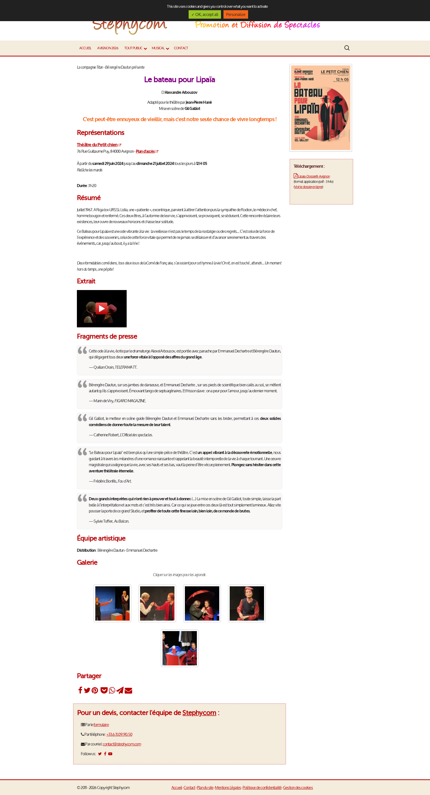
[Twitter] (100, 754)
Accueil (85, 48)
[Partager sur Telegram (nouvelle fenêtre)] (119, 690)
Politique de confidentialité (262, 788)
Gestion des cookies (298, 788)
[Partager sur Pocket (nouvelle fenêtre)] (104, 690)
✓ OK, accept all (204, 14)
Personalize (235, 14)
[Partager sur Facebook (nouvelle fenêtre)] (80, 690)
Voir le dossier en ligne (308, 186)
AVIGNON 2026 (107, 48)
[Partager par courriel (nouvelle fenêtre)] (128, 690)
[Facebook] (105, 754)
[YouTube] (110, 754)
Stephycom (199, 712)
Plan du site (205, 788)
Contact (181, 48)
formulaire (101, 725)
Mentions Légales (228, 788)
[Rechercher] (348, 48)
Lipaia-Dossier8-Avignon (314, 176)
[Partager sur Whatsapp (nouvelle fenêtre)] (112, 690)
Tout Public (133, 48)
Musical (158, 48)
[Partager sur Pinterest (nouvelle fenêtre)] (95, 690)
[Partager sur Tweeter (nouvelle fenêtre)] (87, 690)
